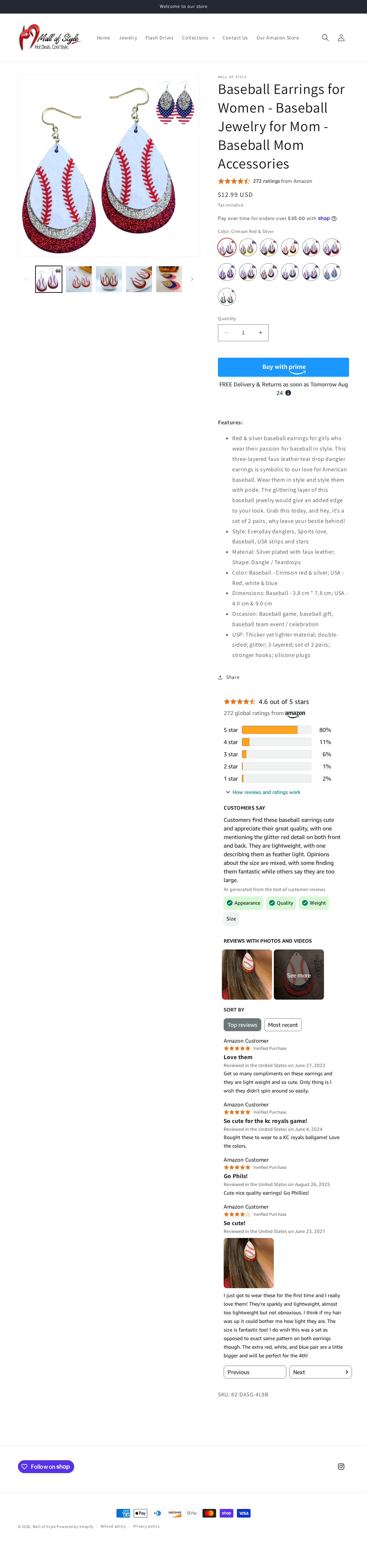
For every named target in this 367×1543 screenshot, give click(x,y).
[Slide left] (26, 279)
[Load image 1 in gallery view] (48, 279)
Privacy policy (146, 1526)
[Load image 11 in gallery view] (139, 279)
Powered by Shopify (75, 1526)
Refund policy (113, 1526)
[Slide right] (192, 279)
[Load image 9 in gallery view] (79, 279)
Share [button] (232, 677)
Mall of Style (44, 1526)
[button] (198, 37)
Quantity (227, 318)
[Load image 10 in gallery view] (109, 279)
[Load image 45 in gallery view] (169, 279)
